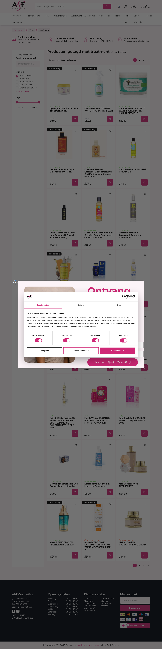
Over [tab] (119, 305)
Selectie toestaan (81, 351)
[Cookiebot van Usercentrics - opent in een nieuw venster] (124, 297)
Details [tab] (81, 305)
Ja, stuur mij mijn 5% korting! (112, 362)
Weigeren (44, 351)
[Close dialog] (15, 282)
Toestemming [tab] (43, 305)
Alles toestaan (117, 351)
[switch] (66, 340)
